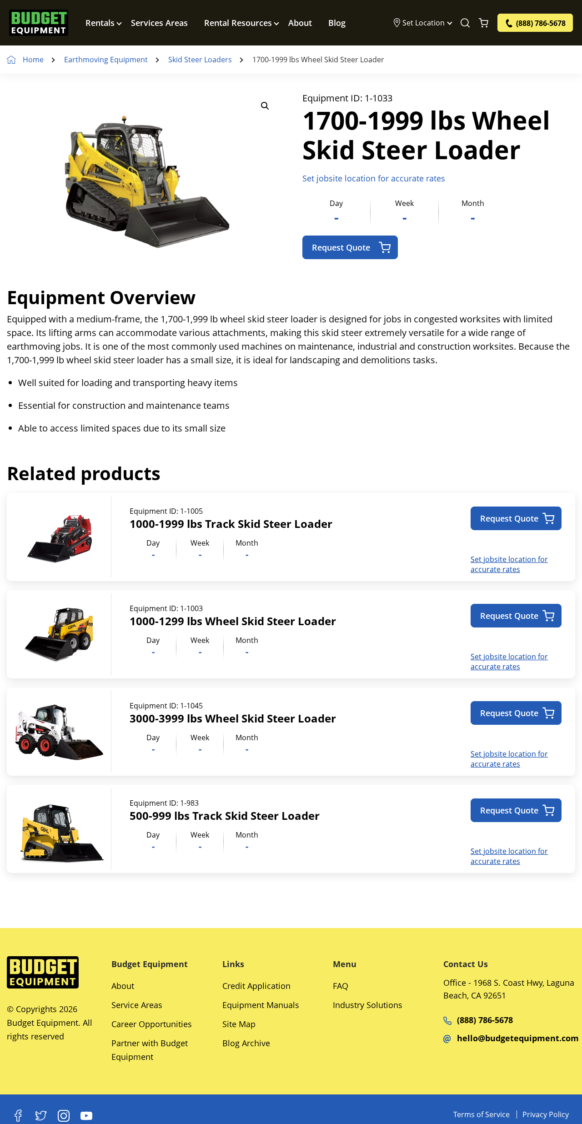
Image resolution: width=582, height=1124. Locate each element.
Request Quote (341, 247)
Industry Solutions (367, 1004)
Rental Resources (238, 22)
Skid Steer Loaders (200, 60)
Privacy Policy (545, 1114)
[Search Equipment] (465, 22)
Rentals (100, 22)
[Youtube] (86, 1116)
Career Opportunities (151, 1024)
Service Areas (136, 1004)
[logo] (38, 23)
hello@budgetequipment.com (518, 1038)
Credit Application (256, 985)
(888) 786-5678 (485, 1019)
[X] (41, 1116)
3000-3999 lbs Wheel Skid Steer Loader (233, 718)
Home (33, 60)
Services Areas (159, 22)
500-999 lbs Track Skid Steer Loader (225, 815)
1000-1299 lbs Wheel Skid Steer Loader (233, 620)
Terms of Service (481, 1114)
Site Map (239, 1024)
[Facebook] (18, 1116)
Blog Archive (246, 1043)
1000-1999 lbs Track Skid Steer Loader (231, 523)
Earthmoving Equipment (106, 60)
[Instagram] (63, 1116)
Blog (337, 22)
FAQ (340, 985)
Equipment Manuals (260, 1004)
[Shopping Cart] (483, 22)
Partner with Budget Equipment (149, 1050)
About (300, 22)
